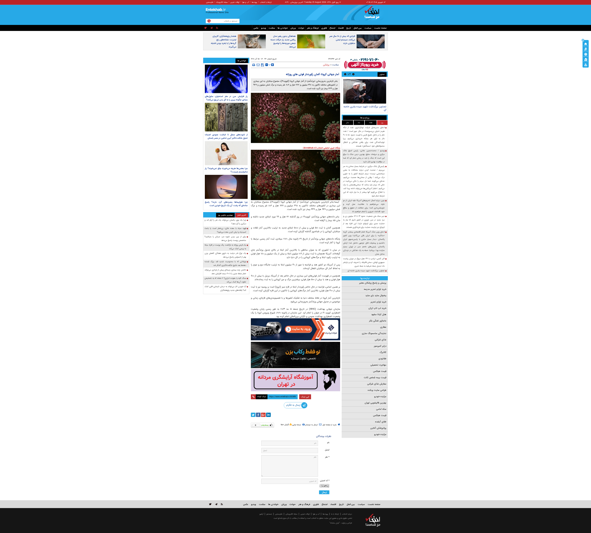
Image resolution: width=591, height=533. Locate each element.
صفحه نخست (380, 28)
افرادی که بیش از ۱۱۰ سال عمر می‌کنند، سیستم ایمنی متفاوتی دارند (342, 39)
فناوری (324, 28)
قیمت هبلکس (379, 371)
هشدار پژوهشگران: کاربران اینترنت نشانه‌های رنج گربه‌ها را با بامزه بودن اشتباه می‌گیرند (223, 41)
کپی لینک (305, 396)
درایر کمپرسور (380, 346)
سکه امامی (381, 409)
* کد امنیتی (324, 480)
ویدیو (263, 28)
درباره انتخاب (347, 514)
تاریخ (348, 28)
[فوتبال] (585, 54)
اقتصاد (341, 28)
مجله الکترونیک (222, 2)
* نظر (327, 457)
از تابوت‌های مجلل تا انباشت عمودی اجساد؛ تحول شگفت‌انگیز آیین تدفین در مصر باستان (226, 136)
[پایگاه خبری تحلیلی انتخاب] (374, 14)
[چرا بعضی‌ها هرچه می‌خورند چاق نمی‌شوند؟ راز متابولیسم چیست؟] (226, 153)
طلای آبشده (380, 422)
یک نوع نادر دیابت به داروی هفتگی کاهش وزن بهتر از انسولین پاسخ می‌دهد (225, 255)
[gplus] (263, 415)
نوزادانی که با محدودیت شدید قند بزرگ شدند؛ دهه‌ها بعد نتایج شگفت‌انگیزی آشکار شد (225, 263)
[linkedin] (268, 415)
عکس (255, 28)
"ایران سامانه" (335, 522)
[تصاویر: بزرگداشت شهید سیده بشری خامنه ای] (364, 91)
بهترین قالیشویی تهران (375, 403)
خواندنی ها (283, 28)
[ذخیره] (262, 64)
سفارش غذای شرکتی (376, 384)
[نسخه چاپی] (253, 64)
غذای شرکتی (380, 340)
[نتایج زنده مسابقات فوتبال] (585, 64)
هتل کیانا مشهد (378, 314)
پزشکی (326, 65)
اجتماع (332, 28)
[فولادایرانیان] (295, 329)
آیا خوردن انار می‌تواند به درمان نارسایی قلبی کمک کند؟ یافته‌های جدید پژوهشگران (225, 288)
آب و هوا (245, 2)
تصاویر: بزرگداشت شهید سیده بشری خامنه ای (365, 108)
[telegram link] (216, 504)
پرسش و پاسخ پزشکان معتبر (372, 283)
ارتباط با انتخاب (266, 2)
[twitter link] (210, 504)
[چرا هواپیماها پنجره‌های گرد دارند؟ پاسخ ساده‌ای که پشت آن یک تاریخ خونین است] (226, 187)
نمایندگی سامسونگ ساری (374, 333)
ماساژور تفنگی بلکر (377, 321)
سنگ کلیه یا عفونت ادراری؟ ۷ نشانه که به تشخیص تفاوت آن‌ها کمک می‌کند (225, 280)
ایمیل (327, 449)
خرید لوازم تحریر (378, 302)
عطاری (383, 327)
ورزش (293, 28)
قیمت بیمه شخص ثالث (375, 377)
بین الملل (358, 28)
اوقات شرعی (234, 2)
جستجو (269, 514)
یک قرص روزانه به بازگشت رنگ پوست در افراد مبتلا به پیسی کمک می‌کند (225, 246)
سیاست (367, 28)
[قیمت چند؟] (585, 48)
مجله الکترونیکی (291, 514)
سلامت (272, 28)
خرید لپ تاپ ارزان (377, 308)
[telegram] (211, 28)
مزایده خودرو (380, 396)
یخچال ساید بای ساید (375, 295)
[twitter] (205, 28)
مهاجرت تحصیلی (378, 365)
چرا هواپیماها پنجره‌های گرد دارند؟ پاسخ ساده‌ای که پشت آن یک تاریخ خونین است (226, 203)
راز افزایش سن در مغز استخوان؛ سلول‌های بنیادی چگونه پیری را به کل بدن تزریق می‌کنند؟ (226, 98)
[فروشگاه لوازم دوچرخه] (295, 355)
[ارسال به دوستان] (258, 64)
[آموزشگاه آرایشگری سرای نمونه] (295, 380)
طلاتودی (382, 358)
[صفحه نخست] (585, 43)
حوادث (301, 28)
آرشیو (261, 514)
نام (328, 442)
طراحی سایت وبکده (377, 390)
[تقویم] (585, 59)
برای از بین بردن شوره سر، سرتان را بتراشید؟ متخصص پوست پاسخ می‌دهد (225, 238)
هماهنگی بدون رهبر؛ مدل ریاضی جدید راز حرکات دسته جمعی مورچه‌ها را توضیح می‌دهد (283, 41)
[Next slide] (345, 74)
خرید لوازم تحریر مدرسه (375, 289)
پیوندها (254, 2)
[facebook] (258, 415)
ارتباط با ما (335, 514)
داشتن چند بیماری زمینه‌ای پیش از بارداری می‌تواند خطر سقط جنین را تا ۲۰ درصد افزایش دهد (225, 271)
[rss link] (222, 504)
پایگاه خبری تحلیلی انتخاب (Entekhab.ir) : (321, 148)
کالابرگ (383, 352)
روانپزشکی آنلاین (378, 428)
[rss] (217, 28)
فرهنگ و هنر (313, 28)
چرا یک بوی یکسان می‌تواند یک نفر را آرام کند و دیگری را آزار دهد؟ (225, 221)
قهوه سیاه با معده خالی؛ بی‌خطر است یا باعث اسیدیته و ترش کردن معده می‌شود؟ (225, 230)
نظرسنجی (209, 2)
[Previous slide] (353, 74)
